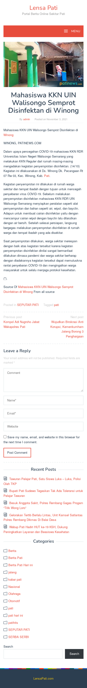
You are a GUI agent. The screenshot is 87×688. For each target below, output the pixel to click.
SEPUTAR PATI (28, 304)
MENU (75, 31)
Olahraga (14, 593)
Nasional (14, 586)
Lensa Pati (43, 8)
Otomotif (14, 601)
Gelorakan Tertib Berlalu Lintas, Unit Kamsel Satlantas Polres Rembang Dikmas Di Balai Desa (43, 517)
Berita (12, 550)
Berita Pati (15, 557)
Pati (46, 175)
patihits (13, 622)
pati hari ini (15, 615)
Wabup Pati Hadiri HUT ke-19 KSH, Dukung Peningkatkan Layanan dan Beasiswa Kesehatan (36, 529)
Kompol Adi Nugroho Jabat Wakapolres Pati (21, 322)
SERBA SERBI (18, 637)
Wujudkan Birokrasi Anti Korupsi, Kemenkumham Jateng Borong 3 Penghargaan (67, 326)
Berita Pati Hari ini (20, 565)
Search (8, 646)
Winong (8, 135)
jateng (12, 572)
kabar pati (15, 579)
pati (56, 304)
